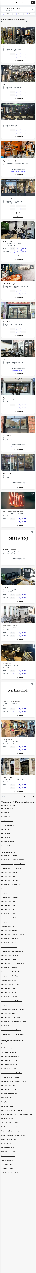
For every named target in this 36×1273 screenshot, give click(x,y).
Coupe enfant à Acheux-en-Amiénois (13, 860)
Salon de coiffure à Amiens (9, 1172)
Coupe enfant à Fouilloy (8, 943)
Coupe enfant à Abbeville (9, 855)
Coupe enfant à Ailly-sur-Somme (11, 868)
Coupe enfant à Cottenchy (9, 905)
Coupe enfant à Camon (8, 893)
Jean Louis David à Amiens (10, 1123)
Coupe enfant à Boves (8, 889)
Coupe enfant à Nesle (8, 988)
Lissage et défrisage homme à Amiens (13, 1135)
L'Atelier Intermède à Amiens (10, 1127)
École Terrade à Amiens (8, 1102)
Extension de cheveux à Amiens (11, 1110)
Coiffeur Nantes (6, 829)
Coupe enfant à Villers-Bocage (11, 1030)
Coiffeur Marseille (7, 821)
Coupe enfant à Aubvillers (9, 880)
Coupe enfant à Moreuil (8, 980)
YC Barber (6, 587)
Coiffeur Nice (5, 833)
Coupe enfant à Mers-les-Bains (11, 972)
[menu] (2, 3)
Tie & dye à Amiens (7, 1164)
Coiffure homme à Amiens (9, 1064)
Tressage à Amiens (7, 1168)
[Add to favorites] (32, 29)
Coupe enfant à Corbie (8, 901)
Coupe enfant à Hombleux (9, 955)
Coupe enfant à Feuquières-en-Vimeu (13, 934)
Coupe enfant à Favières (9, 930)
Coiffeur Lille (5, 812)
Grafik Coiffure (7, 322)
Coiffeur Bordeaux (7, 808)
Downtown (6, 47)
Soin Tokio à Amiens (7, 1160)
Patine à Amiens (6, 1143)
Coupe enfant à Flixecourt (9, 938)
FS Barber (6, 123)
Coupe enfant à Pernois (8, 992)
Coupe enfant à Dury (8, 926)
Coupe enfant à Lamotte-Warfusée (12, 963)
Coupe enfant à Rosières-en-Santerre (13, 1009)
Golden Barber (7, 241)
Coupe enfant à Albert (8, 876)
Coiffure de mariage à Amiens (10, 1056)
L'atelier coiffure (8, 474)
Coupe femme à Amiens (8, 1089)
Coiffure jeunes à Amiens (9, 1069)
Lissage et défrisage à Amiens (10, 1131)
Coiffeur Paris (5, 837)
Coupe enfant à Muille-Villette (10, 984)
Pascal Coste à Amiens (8, 1139)
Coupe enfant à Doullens (9, 922)
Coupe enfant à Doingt (8, 918)
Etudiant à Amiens (7, 1106)
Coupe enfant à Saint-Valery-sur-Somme (14, 1021)
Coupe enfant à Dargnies (9, 914)
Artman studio (7, 778)
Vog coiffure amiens (9, 398)
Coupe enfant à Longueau (9, 967)
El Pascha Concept (9, 284)
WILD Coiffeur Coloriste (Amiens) (13, 512)
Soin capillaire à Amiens (8, 1152)
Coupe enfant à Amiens (8, 1085)
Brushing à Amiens (7, 1048)
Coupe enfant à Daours (8, 909)
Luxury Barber (7, 740)
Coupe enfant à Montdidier (10, 976)
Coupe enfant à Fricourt (9, 947)
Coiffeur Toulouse (7, 846)
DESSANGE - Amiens (9, 550)
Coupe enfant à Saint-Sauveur (11, 1017)
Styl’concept (7, 664)
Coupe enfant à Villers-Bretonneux (12, 1034)
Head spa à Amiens (7, 1118)
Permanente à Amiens (8, 1147)
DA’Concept (6, 85)
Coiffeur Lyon (5, 817)
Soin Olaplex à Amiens (8, 1156)
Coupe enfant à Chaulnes (9, 897)
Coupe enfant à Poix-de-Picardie (11, 1001)
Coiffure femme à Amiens (9, 1060)
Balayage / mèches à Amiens (10, 1044)
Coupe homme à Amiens (9, 1093)
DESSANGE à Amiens (8, 1098)
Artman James (7, 360)
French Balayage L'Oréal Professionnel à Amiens (16, 1114)
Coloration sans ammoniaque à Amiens (13, 1081)
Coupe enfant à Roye (8, 1013)
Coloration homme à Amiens (10, 1077)
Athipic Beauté (7, 199)
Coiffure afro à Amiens (8, 1052)
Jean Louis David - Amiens (11, 702)
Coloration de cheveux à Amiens (11, 1073)
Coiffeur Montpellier (7, 825)
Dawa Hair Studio (8, 436)
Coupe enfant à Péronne (9, 997)
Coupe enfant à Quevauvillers (10, 1005)
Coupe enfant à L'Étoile (8, 959)
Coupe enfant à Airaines (9, 872)
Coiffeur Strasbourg (7, 841)
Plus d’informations (18, 60)
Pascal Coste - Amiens (10, 625)
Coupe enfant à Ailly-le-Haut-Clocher (13, 864)
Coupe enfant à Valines (8, 1026)
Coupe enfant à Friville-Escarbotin (12, 951)
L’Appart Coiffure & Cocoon (11, 161)
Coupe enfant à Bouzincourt (10, 884)
